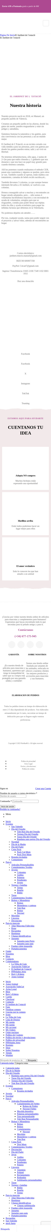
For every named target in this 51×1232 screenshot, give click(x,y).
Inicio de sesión (7, 807)
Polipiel (20, 1172)
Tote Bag (21, 908)
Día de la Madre (18, 844)
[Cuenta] (25, 1229)
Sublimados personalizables (29, 1180)
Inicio (8, 821)
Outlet (8, 951)
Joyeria (14, 870)
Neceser (20, 913)
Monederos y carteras (26, 905)
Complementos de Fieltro (28, 1103)
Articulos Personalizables (22, 865)
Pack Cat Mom (23, 852)
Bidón (20, 893)
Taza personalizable (26, 1116)
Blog (8, 956)
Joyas (13, 1154)
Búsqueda (32, 1060)
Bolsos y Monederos (20, 900)
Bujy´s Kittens (17, 974)
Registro (9, 1045)
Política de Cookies (14, 1035)
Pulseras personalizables (28, 1114)
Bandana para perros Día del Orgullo (33, 839)
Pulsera (20, 1165)
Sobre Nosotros (13, 1050)
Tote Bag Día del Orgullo (28, 831)
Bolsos (20, 903)
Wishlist (9, 1055)
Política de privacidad (15, 1040)
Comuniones (17, 859)
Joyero (20, 882)
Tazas (13, 895)
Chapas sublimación (26, 1205)
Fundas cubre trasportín (21, 946)
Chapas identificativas (21, 936)
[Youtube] (39, 644)
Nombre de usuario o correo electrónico (18, 793)
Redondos (21, 1177)
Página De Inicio (7, 35)
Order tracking (12, 1032)
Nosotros (10, 954)
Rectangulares (23, 1175)
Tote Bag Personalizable (28, 1119)
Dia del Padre (17, 847)
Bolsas (20, 910)
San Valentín (17, 826)
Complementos (23, 1129)
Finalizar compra (13, 1009)
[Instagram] (21, 644)
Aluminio (21, 1170)
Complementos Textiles (21, 867)
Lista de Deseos (13, 1019)
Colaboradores (12, 961)
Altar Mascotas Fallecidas (22, 926)
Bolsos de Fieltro (30, 1106)
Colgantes (21, 872)
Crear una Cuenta (43, 788)
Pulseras (20, 877)
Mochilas (15, 915)
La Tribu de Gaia (19, 964)
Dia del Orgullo (18, 829)
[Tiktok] (30, 644)
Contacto (10, 959)
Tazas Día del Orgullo (27, 837)
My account (11, 1027)
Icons (8, 1014)
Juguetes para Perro (25, 941)
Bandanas (15, 933)
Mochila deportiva (25, 1111)
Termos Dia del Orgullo (27, 834)
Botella (20, 890)
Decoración (16, 921)
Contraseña (6, 801)
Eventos (9, 824)
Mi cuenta (10, 1022)
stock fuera (10, 1223)
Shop (8, 1047)
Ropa (13, 928)
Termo (20, 887)
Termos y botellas (19, 885)
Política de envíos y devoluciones (20, 1037)
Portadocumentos (19, 949)
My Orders (10, 1030)
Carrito (9, 997)
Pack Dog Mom (24, 854)
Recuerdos (16, 931)
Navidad (15, 842)
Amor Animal (17, 977)
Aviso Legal (11, 989)
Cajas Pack (16, 849)
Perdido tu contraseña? (10, 809)
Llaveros (15, 918)
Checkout (10, 999)
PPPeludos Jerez (18, 971)
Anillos (20, 875)
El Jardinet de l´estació (21, 969)
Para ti (8, 862)
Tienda (9, 1053)
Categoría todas (13, 1068)
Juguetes (15, 938)
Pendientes (22, 880)
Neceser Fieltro (29, 1109)
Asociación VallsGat (20, 966)
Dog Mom (21, 1144)
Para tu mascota (13, 923)
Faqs (8, 1007)
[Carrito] (42, 1229)
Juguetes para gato (25, 943)
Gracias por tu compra (16, 1012)
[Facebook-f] (11, 644)
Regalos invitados (19, 857)
